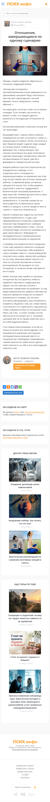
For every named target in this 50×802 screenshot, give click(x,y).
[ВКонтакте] (4, 387)
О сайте (25, 775)
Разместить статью (25, 769)
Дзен (25, 437)
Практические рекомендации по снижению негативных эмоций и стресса (25, 559)
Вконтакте (17, 437)
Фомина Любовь (24, 22)
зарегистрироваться (34, 412)
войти (17, 412)
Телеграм (7, 437)
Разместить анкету (25, 766)
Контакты (25, 778)
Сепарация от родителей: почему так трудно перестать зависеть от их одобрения (25, 618)
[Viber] (16, 387)
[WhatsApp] (20, 387)
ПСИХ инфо (19, 4)
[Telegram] (12, 387)
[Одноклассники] (8, 387)
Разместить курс (25, 772)
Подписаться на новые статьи (25, 366)
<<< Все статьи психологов (15, 13)
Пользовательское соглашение (25, 749)
